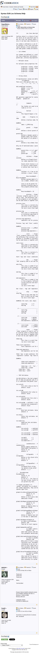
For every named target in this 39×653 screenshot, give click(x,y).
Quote (34, 24)
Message (18, 20)
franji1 (3, 608)
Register (32, 9)
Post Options (20, 24)
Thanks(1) (28, 24)
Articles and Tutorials (18, 6)
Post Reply (4, 17)
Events (26, 9)
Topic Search (26, 20)
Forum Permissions (34, 644)
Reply (19, 25)
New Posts (33, 6)
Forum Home (5, 6)
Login (37, 9)
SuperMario (5, 24)
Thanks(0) (28, 567)
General (11, 6)
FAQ (16, 9)
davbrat (4, 567)
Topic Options (34, 20)
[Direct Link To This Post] (16, 27)
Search (20, 9)
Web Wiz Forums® (20, 648)
